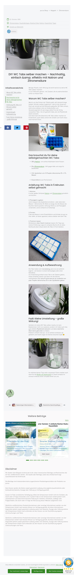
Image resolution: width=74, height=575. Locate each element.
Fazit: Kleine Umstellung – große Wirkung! (14, 118)
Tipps (54, 23)
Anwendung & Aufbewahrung (11, 113)
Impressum (41, 567)
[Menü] (54, 2)
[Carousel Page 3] (35, 460)
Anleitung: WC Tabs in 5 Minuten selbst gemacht (13, 107)
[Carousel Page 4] (38, 460)
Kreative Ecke (34, 23)
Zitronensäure (14, 23)
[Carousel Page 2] (31, 460)
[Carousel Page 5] (42, 460)
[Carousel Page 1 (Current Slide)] (27, 460)
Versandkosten (40, 559)
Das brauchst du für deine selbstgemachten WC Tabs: (14, 100)
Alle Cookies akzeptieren (57, 571)
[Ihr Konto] (62, 2)
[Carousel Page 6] (46, 460)
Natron (41, 23)
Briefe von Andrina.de (44, 374)
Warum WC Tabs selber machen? (13, 93)
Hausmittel (48, 23)
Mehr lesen (13, 454)
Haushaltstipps (24, 23)
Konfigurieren (38, 571)
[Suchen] (58, 2)
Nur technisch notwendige (19, 571)
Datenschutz (33, 567)
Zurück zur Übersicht (16, 27)
